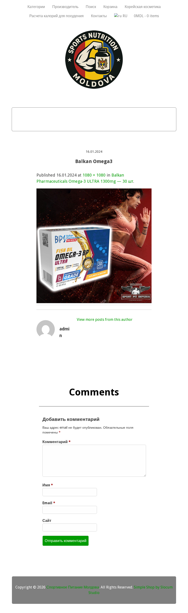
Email (48, 503)
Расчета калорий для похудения (56, 16)
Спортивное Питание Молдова (72, 587)
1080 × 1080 (94, 175)
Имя (47, 485)
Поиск (91, 7)
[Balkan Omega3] (93, 301)
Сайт (46, 520)
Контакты (99, 16)
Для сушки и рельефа (138, 113)
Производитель (65, 7)
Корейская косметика (143, 7)
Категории (36, 7)
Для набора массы (48, 113)
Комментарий (56, 442)
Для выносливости (38, 125)
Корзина (110, 7)
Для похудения (91, 113)
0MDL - (146, 16)
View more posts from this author (105, 319)
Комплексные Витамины (145, 125)
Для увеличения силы (89, 125)
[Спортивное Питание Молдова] (94, 87)
